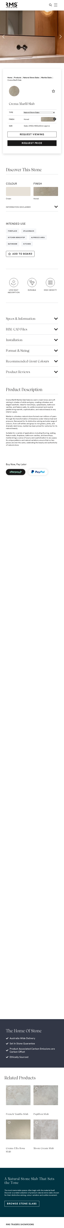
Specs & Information (20, 319)
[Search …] (50, 5)
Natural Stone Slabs (31, 77)
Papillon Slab (41, 1114)
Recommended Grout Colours (27, 361)
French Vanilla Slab (17, 1114)
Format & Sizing (17, 350)
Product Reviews (18, 372)
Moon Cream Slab (43, 1148)
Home (9, 77)
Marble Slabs (46, 77)
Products (17, 77)
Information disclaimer (18, 207)
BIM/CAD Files (16, 329)
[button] (3, 36)
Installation (14, 340)
